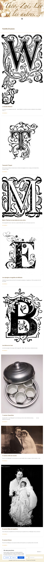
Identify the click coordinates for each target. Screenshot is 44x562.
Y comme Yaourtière (8, 415)
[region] (14, 554)
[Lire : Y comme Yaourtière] (22, 383)
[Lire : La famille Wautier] (22, 69)
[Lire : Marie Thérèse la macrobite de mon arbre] (22, 196)
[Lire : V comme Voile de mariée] (22, 439)
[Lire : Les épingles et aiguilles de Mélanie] (22, 252)
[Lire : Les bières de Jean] (22, 315)
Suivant (39, 551)
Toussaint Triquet (7, 165)
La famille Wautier (7, 106)
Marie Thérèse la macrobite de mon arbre (14, 220)
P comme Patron (7, 540)
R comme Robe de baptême (10, 529)
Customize (7, 557)
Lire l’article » (4, 113)
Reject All (14, 557)
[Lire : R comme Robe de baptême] (22, 495)
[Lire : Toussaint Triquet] (22, 140)
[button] (22, 19)
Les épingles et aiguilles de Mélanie (12, 277)
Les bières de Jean (7, 345)
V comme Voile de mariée (9, 455)
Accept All (21, 557)
